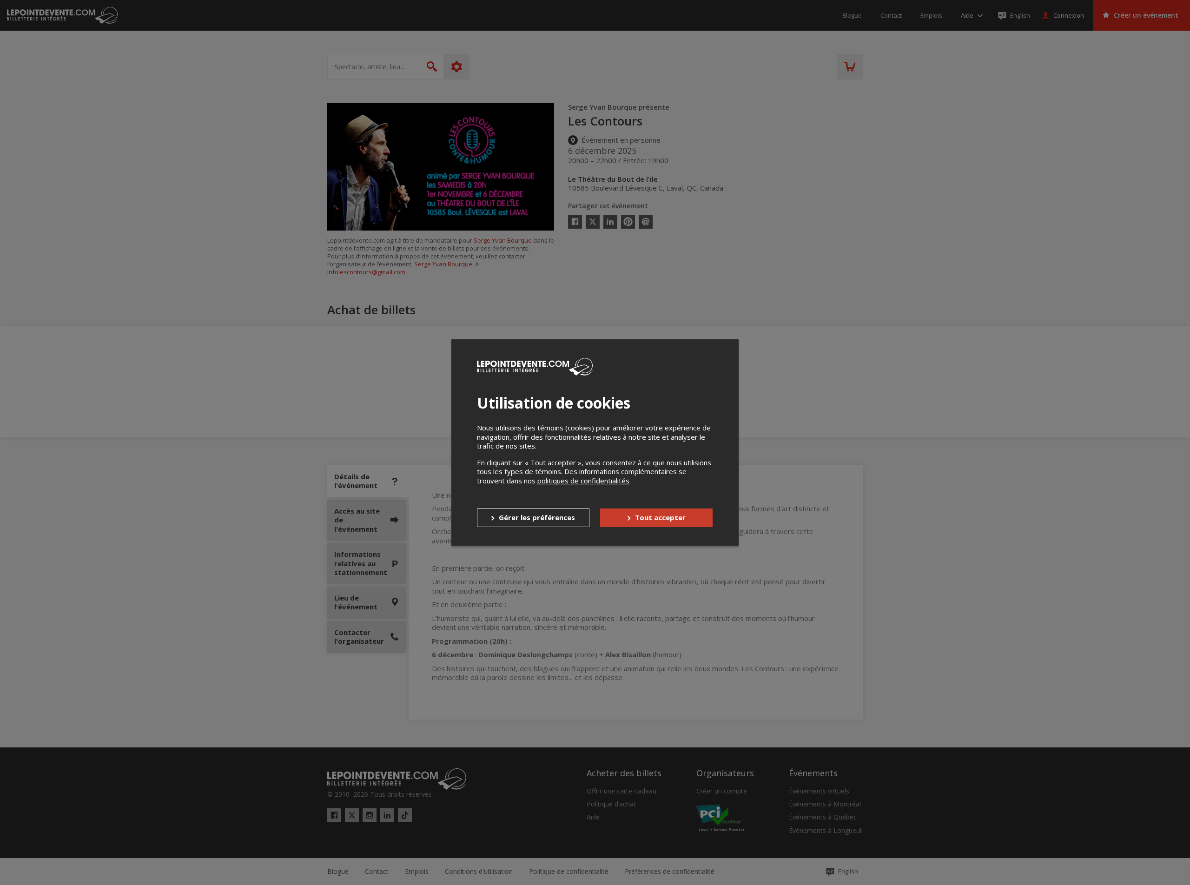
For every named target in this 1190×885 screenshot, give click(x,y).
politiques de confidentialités (583, 480)
